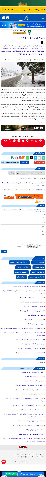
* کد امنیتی (42, 245)
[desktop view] (7, 17)
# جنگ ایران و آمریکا (38, 272)
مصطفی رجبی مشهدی (38, 173)
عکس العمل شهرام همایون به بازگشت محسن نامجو (29, 390)
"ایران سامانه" (19, 462)
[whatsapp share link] (27, 158)
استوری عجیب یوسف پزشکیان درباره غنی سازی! (31, 298)
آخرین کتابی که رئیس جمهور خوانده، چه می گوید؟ (29, 179)
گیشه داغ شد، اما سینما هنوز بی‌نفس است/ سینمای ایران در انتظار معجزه (23, 190)
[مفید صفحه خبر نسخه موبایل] (23, 9)
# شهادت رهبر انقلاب (21, 272)
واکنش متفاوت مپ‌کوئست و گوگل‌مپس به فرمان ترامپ (29, 287)
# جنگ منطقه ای (39, 267)
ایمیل (43, 223)
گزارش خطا (42, 202)
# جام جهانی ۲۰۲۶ (38, 262)
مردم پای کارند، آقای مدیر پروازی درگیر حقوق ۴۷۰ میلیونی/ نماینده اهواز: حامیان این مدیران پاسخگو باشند (24, 415)
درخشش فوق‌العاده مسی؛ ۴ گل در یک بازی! (32, 311)
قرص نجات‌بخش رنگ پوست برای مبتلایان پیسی (31, 348)
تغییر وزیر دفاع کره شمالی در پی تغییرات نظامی (31, 320)
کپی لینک (24, 162)
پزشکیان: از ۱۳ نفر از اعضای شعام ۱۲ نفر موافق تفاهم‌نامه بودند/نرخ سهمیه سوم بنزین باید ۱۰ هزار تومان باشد (24, 440)
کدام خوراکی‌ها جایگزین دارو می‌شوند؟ (33, 394)
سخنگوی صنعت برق (22, 173)
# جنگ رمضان (21, 277)
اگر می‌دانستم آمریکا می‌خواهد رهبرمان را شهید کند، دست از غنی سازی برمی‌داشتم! (25, 400)
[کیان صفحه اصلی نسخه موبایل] (23, 474)
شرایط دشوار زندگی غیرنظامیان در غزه (34, 324)
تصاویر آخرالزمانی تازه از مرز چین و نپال (32, 372)
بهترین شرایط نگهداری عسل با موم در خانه (32, 344)
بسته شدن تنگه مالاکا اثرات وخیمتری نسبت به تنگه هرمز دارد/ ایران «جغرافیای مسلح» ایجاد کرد (23, 334)
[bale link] (27, 140)
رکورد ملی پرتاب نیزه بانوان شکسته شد (33, 307)
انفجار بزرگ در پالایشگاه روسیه (35, 315)
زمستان (12, 173)
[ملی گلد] (23, 3)
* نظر (43, 231)
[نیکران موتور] (23, 128)
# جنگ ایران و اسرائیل (23, 267)
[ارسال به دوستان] (39, 158)
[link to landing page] (23, 18)
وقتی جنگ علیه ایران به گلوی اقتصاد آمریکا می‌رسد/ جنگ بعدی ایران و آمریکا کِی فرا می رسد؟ (23, 184)
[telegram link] (31, 140)
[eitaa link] (14, 140)
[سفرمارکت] (23, 196)
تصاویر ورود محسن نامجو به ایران (34, 377)
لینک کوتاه (40, 162)
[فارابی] (23, 32)
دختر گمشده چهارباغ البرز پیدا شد (34, 430)
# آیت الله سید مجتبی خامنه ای (19, 262)
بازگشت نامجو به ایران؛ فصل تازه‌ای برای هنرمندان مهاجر (28, 426)
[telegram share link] (35, 158)
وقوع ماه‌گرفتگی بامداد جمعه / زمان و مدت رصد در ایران (28, 406)
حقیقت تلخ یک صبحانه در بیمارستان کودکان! (32, 302)
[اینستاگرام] (19, 157)
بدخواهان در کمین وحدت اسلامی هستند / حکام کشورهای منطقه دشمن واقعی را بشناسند (23, 292)
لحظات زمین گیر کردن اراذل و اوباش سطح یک (31, 421)
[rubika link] (40, 140)
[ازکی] (23, 25)
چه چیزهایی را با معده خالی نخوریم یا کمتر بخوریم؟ (30, 353)
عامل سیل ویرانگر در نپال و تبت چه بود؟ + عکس (30, 410)
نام (44, 214)
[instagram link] (18, 140)
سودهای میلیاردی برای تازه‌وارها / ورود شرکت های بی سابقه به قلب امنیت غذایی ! (22, 328)
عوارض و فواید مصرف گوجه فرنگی (34, 381)
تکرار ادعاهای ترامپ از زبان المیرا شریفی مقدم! (31, 434)
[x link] (10, 140)
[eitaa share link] (23, 158)
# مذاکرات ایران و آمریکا (37, 277)
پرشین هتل (40, 363)
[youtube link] (5, 140)
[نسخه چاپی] (43, 158)
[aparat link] (23, 145)
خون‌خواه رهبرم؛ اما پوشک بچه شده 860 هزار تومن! (29, 385)
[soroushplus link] (23, 140)
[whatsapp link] (36, 140)
